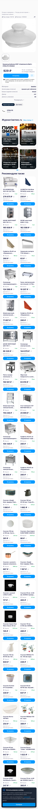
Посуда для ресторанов (21, 12)
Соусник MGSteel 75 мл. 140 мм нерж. (27, 655)
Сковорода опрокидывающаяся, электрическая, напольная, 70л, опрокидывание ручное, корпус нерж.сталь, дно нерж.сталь (10, 283)
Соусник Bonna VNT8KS (8, 717)
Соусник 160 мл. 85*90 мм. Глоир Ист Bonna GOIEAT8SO (27, 501)
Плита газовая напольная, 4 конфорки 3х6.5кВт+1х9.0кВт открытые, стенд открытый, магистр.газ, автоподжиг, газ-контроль (9, 376)
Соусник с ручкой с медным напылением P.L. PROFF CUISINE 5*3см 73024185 (10, 563)
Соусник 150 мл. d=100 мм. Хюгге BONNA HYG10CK (8, 532)
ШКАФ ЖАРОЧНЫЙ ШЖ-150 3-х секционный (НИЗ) (9, 221)
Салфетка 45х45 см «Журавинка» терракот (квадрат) (26, 314)
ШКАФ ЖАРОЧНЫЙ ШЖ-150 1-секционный (9, 345)
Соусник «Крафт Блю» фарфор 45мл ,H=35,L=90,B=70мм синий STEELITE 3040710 (26, 563)
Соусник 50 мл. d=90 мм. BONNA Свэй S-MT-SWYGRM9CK (27, 779)
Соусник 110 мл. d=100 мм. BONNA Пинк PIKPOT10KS (26, 625)
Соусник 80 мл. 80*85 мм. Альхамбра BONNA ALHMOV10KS (27, 686)
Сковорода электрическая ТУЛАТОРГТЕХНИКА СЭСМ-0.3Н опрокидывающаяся (9, 468)
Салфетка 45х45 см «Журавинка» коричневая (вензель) (27, 468)
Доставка (19, 104)
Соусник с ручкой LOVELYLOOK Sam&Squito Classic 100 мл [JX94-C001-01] (9, 594)
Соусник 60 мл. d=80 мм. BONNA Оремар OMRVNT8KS (27, 594)
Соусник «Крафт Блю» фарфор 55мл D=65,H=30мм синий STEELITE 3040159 (10, 501)
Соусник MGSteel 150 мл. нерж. (27, 717)
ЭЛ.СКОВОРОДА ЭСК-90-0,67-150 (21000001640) (8, 190)
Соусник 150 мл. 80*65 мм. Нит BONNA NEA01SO (8, 656)
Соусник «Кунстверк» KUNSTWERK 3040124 (27, 532)
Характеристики (8, 104)
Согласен (19, 804)
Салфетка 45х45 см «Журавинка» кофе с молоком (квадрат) (27, 437)
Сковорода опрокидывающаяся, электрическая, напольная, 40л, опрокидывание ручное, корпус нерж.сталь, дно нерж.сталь (10, 437)
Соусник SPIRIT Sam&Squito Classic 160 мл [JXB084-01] (9, 779)
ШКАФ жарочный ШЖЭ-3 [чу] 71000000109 (26, 221)
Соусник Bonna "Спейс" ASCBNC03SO (27, 748)
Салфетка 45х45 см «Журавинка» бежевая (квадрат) (9, 252)
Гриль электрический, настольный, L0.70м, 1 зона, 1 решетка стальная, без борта (27, 283)
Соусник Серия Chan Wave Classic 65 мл (10, 625)
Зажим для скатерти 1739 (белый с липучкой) (27, 252)
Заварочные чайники (7, 14)
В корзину (16, 75)
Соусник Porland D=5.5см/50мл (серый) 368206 (8, 686)
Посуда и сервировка (8, 12)
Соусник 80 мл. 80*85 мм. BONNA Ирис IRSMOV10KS (9, 748)
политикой (27, 797)
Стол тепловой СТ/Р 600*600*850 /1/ (26, 406)
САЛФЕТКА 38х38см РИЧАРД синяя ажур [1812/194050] (27, 190)
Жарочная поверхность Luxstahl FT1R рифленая (27, 376)
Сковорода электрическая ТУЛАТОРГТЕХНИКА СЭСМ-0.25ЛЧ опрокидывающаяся (27, 345)
